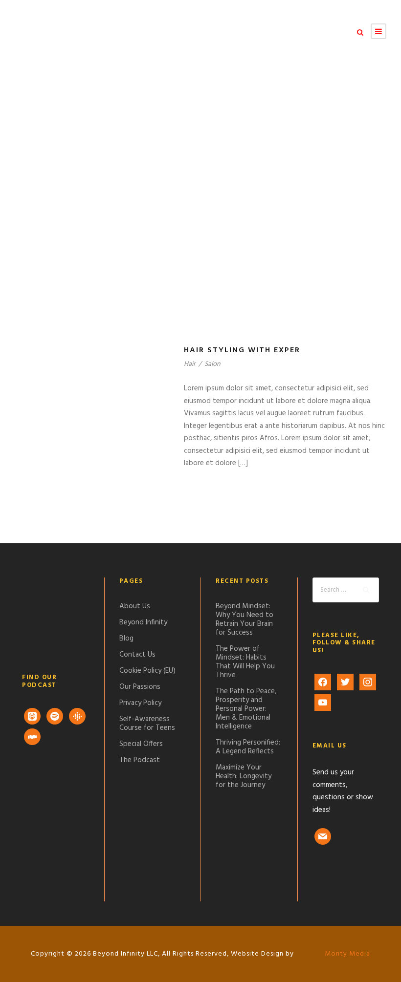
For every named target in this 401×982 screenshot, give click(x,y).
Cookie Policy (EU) (147, 671)
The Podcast (139, 760)
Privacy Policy (140, 703)
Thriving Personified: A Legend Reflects (248, 747)
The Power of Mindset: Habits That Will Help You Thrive (245, 662)
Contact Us (137, 655)
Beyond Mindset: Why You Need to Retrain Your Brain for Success (244, 619)
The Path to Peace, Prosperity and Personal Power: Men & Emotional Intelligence (246, 708)
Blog (126, 638)
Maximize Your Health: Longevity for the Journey (243, 776)
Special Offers (141, 744)
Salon (212, 364)
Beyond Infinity (143, 622)
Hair (190, 364)
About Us (134, 606)
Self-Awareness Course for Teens (147, 723)
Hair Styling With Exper (242, 350)
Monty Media (346, 954)
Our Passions (139, 687)
